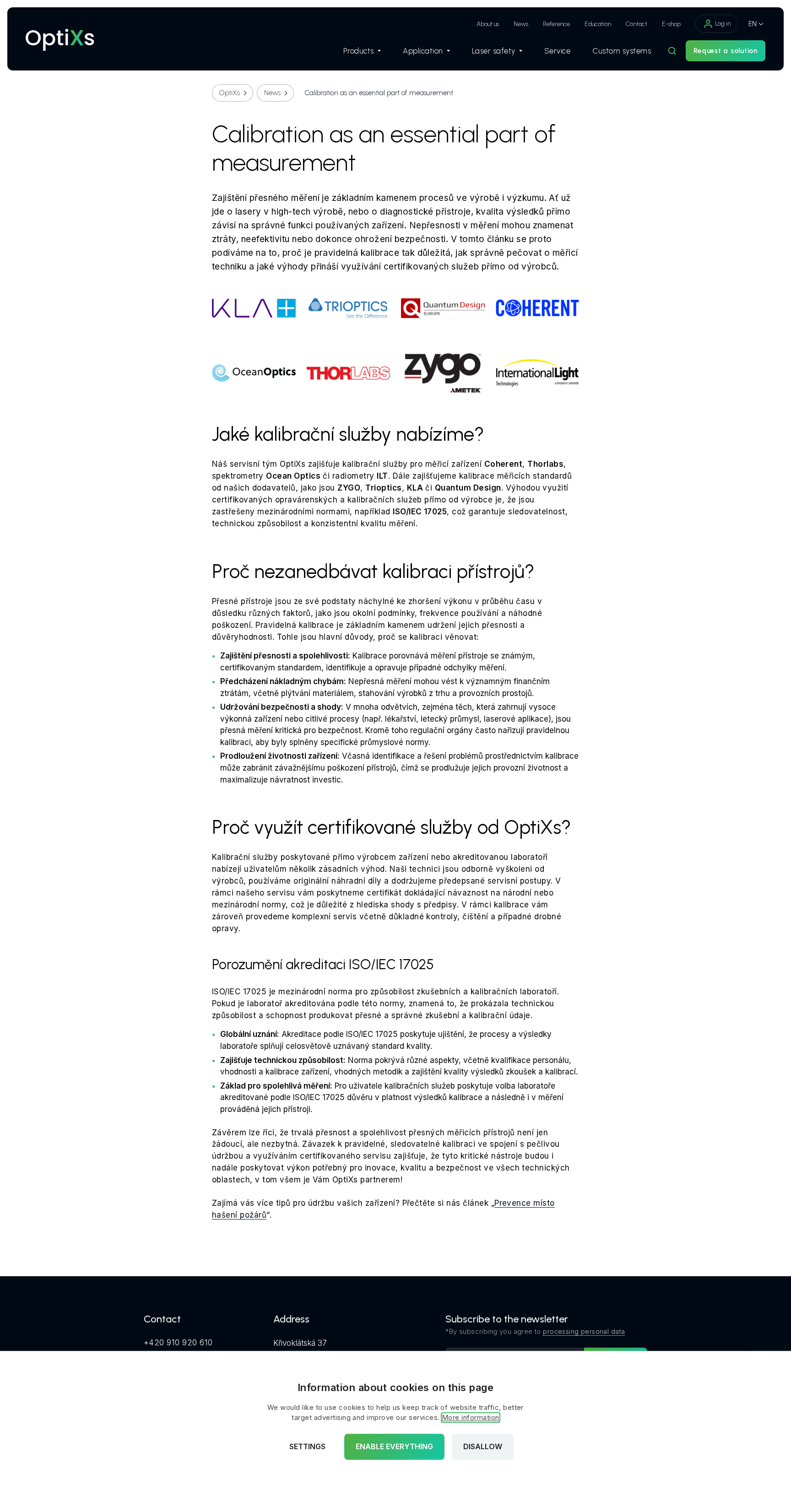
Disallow (482, 1446)
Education (598, 24)
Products (358, 50)
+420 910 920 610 (178, 1342)
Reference (556, 24)
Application (423, 50)
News (521, 24)
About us (488, 24)
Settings (307, 1446)
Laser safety (493, 50)
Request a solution (725, 51)
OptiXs (229, 93)
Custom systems (621, 50)
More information (470, 1417)
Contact (636, 24)
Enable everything (394, 1446)
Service (557, 50)
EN (752, 23)
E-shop (671, 24)
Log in (723, 23)
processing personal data (584, 1331)
